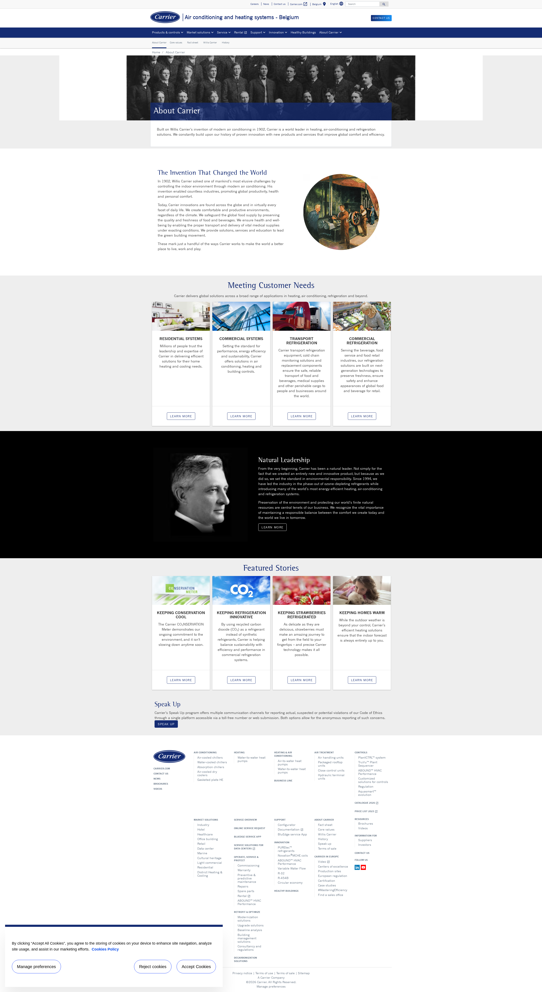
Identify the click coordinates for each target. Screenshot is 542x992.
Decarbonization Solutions (245, 959)
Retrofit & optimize (247, 912)
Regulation (365, 786)
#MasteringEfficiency (332, 890)
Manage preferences (271, 986)
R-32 (281, 873)
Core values (176, 42)
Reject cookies (152, 966)
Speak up (324, 843)
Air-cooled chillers (210, 757)
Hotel (201, 829)
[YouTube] (363, 867)
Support (280, 819)
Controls (361, 752)
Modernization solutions (248, 918)
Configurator (287, 825)
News (156, 778)
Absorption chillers (210, 767)
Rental (241, 32)
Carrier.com (161, 768)
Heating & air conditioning (283, 754)
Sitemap (304, 973)
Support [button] (256, 32)
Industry (203, 825)
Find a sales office (330, 895)
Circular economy (290, 882)
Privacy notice (242, 973)
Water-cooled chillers (212, 762)
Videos (157, 788)
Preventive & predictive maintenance (247, 878)
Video (324, 861)
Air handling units (331, 757)
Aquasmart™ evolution (367, 792)
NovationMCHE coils (293, 855)
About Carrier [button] (329, 32)
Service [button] (222, 32)
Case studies (327, 885)
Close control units (331, 770)
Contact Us (362, 852)
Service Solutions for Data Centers (248, 847)
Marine (202, 853)
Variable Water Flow (292, 868)
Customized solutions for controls (373, 780)
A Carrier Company (271, 977)
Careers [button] (254, 4)
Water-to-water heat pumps (251, 759)
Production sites (329, 871)
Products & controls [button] (166, 32)
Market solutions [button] (198, 32)
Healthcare (205, 834)
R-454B (283, 878)
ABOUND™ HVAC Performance (370, 772)
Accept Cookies (196, 966)
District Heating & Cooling (209, 873)
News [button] (266, 4)
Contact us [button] (279, 4)
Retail (201, 843)
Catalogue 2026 (367, 803)
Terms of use (264, 973)
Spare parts (246, 891)
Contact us (160, 773)
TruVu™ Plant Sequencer (367, 763)
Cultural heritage (209, 858)
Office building (207, 839)
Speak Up (166, 724)
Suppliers (365, 840)
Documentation (290, 829)
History (226, 42)
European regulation (332, 876)
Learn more (181, 416)
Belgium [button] (320, 5)
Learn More (272, 527)
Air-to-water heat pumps (289, 762)
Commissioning (248, 865)
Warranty (244, 870)
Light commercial (209, 862)
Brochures (160, 783)
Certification (326, 880)
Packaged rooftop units (330, 763)
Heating (239, 752)
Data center (205, 848)
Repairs (243, 886)
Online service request (249, 828)
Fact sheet (192, 42)
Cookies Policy (105, 949)
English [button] (337, 4)
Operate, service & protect (246, 859)
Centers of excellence (333, 866)
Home (156, 52)
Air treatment (324, 752)
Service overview (245, 819)
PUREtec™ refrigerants (286, 849)
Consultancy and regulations (249, 947)
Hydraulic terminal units (331, 776)
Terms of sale (327, 848)
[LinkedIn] (358, 867)
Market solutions (206, 819)
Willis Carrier (210, 42)
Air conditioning (205, 752)
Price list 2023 (366, 811)
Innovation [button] (276, 32)
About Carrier (159, 42)
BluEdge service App (247, 836)
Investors (364, 844)
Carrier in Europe (326, 856)
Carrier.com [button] (299, 4)
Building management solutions (247, 938)
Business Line (283, 780)
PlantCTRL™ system (372, 757)
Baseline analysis (250, 930)
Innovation (281, 842)
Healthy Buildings (303, 32)
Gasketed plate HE (210, 779)
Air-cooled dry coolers (207, 773)
